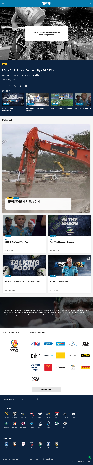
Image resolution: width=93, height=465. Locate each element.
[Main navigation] (3, 3)
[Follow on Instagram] (38, 399)
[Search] (90, 3)
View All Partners (46, 389)
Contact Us (37, 459)
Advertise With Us (47, 459)
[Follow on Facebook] (28, 399)
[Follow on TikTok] (23, 399)
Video (4, 64)
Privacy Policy (16, 459)
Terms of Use (6, 459)
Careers (25, 459)
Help (30, 459)
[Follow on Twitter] (33, 399)
